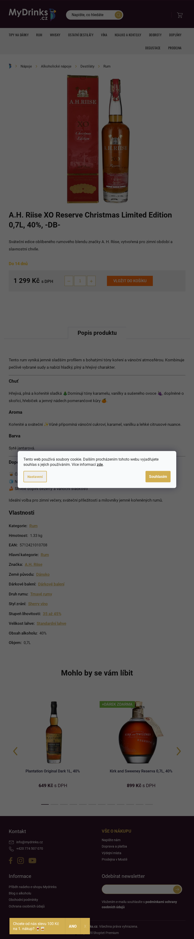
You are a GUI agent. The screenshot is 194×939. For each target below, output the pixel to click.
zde (100, 464)
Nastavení (35, 477)
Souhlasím (158, 476)
